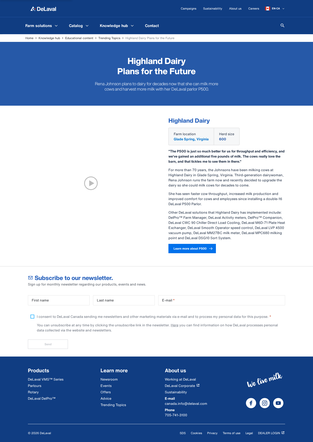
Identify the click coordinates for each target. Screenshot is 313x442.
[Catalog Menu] (87, 25)
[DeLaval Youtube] (278, 403)
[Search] (282, 25)
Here (174, 325)
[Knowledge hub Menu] (132, 25)
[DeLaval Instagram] (264, 403)
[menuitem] (42, 25)
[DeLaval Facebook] (251, 403)
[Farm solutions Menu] (56, 25)
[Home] (43, 8)
